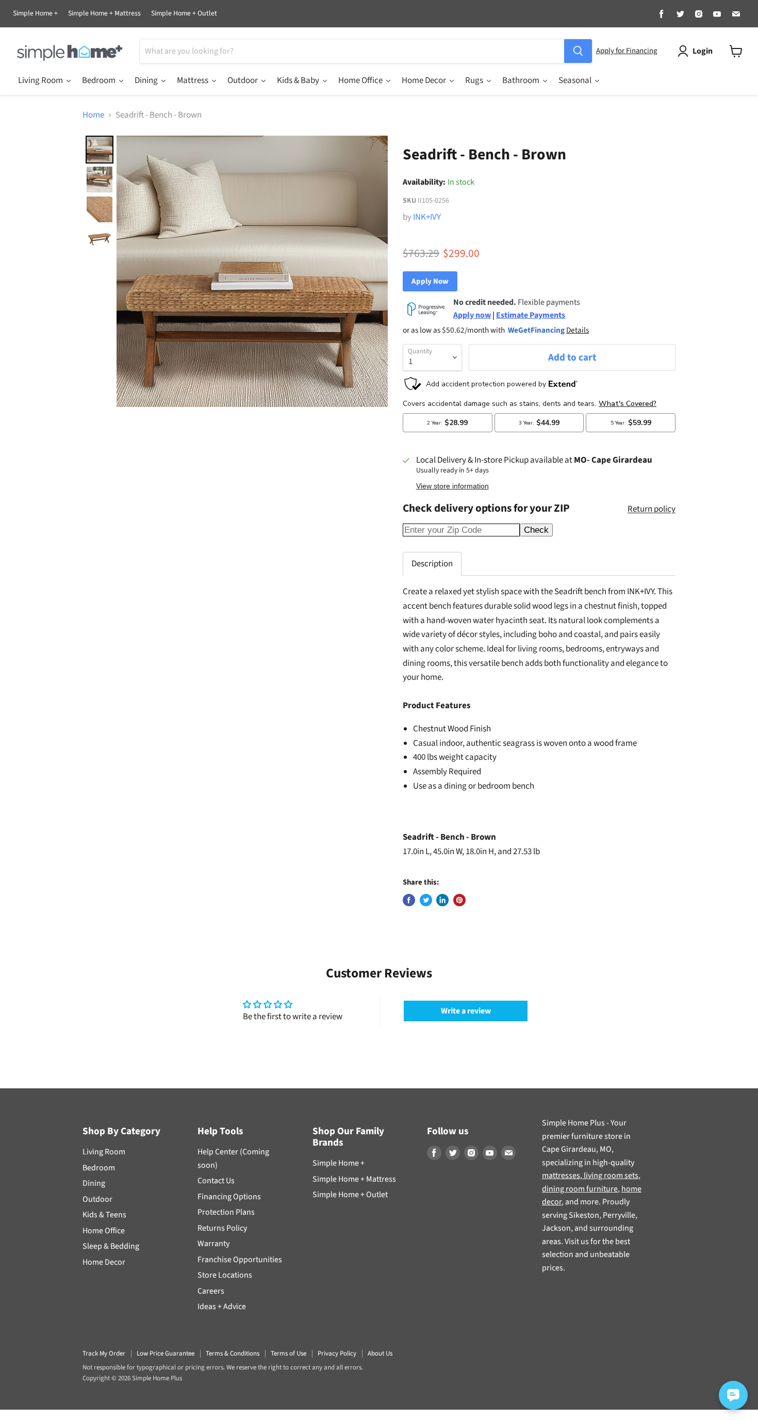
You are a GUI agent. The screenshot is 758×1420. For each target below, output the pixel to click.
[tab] (432, 564)
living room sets (610, 1175)
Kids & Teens (104, 1214)
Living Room (104, 1151)
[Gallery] (235, 271)
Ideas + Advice (221, 1306)
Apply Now (430, 281)
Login (703, 51)
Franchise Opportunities (239, 1259)
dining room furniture (580, 1189)
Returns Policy (222, 1228)
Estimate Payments (530, 315)
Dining (94, 1183)
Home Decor (104, 1262)
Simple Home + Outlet (184, 14)
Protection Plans (226, 1212)
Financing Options (229, 1196)
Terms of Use (288, 1353)
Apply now (472, 315)
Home (93, 115)
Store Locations (224, 1275)
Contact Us (216, 1180)
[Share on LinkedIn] (442, 900)
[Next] (373, 271)
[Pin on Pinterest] (459, 900)
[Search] (578, 51)
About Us (380, 1353)
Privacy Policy (337, 1353)
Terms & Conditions (232, 1353)
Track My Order (104, 1353)
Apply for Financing (626, 50)
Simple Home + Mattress (104, 14)
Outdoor (97, 1199)
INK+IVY (427, 217)
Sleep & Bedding (111, 1246)
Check (536, 530)
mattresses (561, 1175)
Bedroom (99, 1167)
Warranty (213, 1243)
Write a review (466, 1011)
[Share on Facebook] (409, 900)
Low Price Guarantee (165, 1353)
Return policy (651, 509)
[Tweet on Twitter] (426, 900)
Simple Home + (35, 14)
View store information (452, 486)
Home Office (104, 1230)
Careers (210, 1291)
